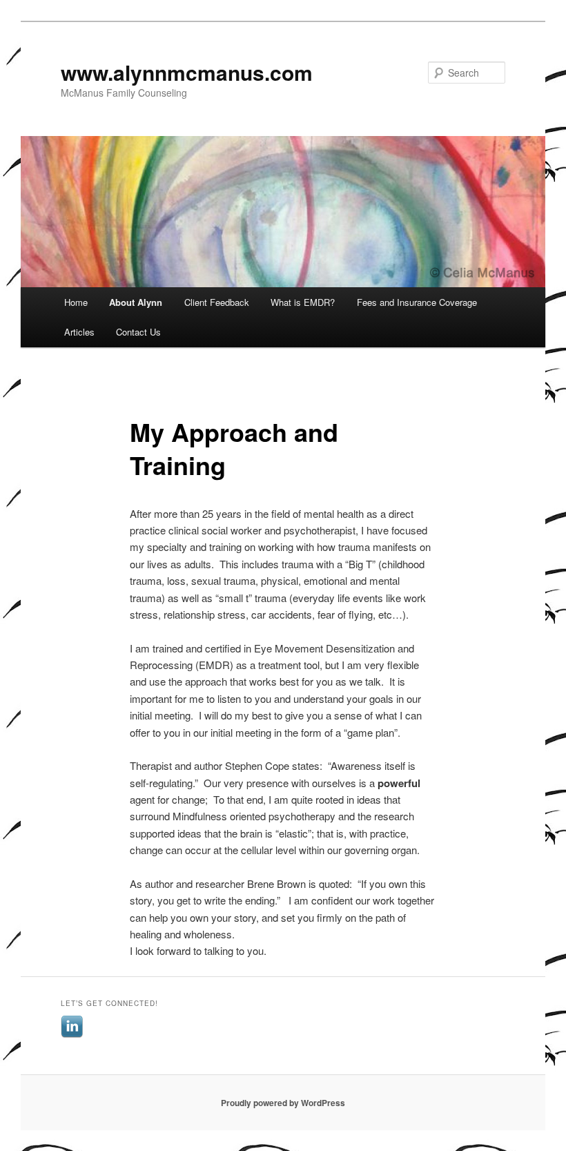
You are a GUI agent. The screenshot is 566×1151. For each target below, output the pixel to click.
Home (76, 302)
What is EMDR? (303, 302)
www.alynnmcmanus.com (187, 72)
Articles (79, 331)
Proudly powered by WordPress (283, 1102)
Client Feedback (216, 302)
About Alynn (135, 302)
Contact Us (138, 331)
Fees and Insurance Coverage (417, 302)
